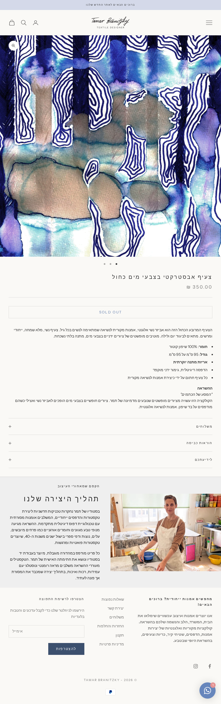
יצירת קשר (116, 608)
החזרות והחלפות (110, 626)
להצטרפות (66, 649)
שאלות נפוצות (113, 599)
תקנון (120, 635)
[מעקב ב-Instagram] (195, 666)
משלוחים (116, 617)
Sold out (110, 312)
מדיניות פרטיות (111, 644)
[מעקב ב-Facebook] (209, 666)
